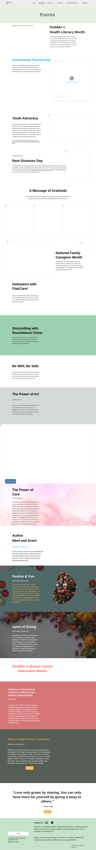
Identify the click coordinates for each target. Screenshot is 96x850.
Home (34, 3)
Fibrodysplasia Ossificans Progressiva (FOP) (42, 170)
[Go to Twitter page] (52, 822)
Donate (47, 811)
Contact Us (29, 768)
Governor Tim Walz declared (59, 36)
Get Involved (41, 3)
